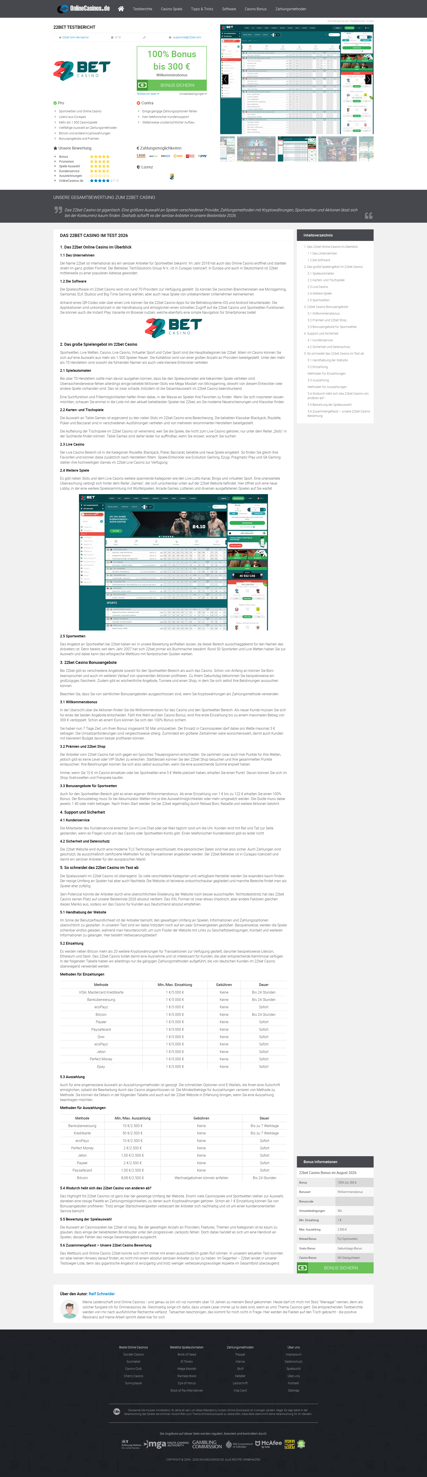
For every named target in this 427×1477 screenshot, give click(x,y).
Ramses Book (186, 1376)
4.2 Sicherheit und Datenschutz (329, 347)
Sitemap (293, 1390)
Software (229, 8)
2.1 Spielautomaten (321, 273)
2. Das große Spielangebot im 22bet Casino (333, 267)
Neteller (240, 1376)
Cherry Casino (133, 1376)
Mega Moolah (186, 1368)
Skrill (240, 1368)
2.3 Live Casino (318, 287)
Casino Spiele (171, 8)
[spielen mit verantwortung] (290, 1444)
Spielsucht (293, 1368)
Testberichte (142, 8)
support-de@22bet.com (187, 37)
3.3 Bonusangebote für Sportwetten (332, 327)
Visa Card (240, 1390)
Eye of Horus (187, 1383)
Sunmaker (134, 1361)
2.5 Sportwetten (319, 300)
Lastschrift (240, 1383)
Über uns (294, 1376)
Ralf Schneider (102, 1293)
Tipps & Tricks (202, 8)
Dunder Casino (133, 1354)
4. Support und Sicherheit (321, 333)
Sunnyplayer (133, 1383)
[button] (368, 79)
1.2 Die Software (319, 260)
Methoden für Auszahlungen (327, 387)
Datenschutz (293, 1361)
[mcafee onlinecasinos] (268, 1444)
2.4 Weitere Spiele (320, 293)
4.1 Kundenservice (320, 340)
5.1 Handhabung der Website (328, 360)
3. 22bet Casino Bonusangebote (326, 307)
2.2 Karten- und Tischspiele (326, 280)
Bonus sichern (177, 85)
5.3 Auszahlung (318, 380)
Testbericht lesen (147, 93)
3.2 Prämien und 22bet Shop (327, 320)
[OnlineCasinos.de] (83, 9)
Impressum (293, 1354)
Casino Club (133, 1368)
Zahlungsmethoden (291, 8)
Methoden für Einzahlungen (327, 373)
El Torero (187, 1361)
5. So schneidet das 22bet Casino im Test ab (334, 353)
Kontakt (293, 1383)
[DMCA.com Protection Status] (301, 1444)
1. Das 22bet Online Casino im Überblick (331, 246)
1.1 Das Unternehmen (322, 253)
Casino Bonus (256, 8)
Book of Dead (187, 1354)
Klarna (240, 1361)
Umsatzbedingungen (192, 93)
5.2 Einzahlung (318, 367)
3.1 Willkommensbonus (324, 313)
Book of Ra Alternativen (187, 1390)
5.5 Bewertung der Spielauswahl (330, 404)
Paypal (240, 1354)
